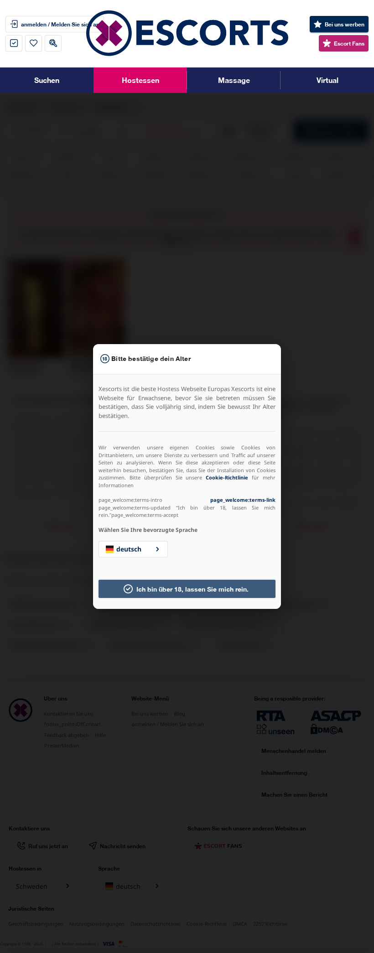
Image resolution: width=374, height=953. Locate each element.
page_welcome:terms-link (242, 499)
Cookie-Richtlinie (227, 477)
